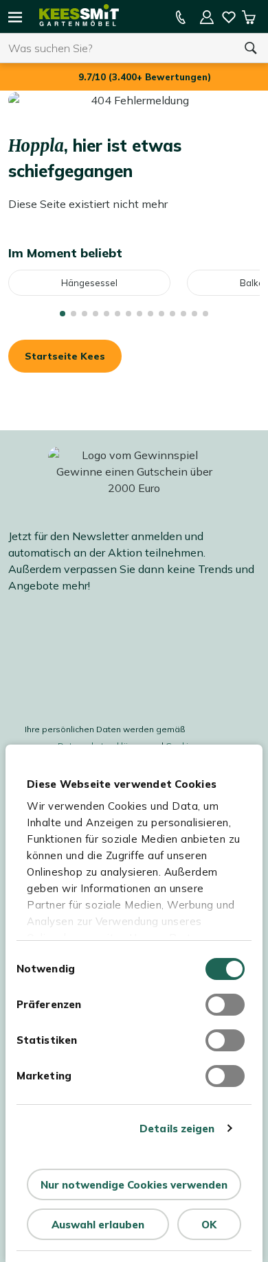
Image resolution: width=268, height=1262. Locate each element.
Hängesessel (89, 282)
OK (208, 1224)
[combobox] (117, 48)
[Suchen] (251, 48)
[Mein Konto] (207, 17)
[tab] (62, 313)
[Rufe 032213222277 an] (181, 17)
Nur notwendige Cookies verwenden (134, 1184)
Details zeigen (176, 1128)
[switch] (225, 1005)
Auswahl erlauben (98, 1224)
